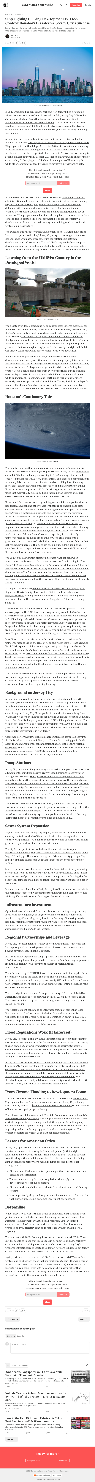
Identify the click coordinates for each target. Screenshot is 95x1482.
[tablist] (15, 1336)
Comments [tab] (11, 1336)
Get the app (57, 1475)
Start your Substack (43, 1475)
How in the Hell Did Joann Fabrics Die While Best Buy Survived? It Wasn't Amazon (34, 1420)
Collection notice (64, 1471)
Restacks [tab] (20, 1336)
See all (10, 1439)
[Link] (2, 260)
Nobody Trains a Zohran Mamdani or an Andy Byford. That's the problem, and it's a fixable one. (35, 1397)
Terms (56, 1471)
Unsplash (58, 105)
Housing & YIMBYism (14, 15)
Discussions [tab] (23, 1365)
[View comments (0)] (15, 43)
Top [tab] (8, 1365)
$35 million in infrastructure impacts (52, 1105)
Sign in (88, 5)
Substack (38, 1479)
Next (82, 1319)
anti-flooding (29, 377)
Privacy (50, 1471)
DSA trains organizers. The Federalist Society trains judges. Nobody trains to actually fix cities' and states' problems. (35, 1404)
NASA (46, 461)
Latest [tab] (14, 1365)
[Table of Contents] (2, 741)
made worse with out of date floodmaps (26, 530)
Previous (14, 1319)
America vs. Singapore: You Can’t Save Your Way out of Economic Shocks (33, 1373)
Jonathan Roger (46, 105)
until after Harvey (58, 530)
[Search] (61, 5)
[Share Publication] (66, 5)
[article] (47, 1379)
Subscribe (76, 5)
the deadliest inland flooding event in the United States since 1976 (43, 149)
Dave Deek (14, 35)
